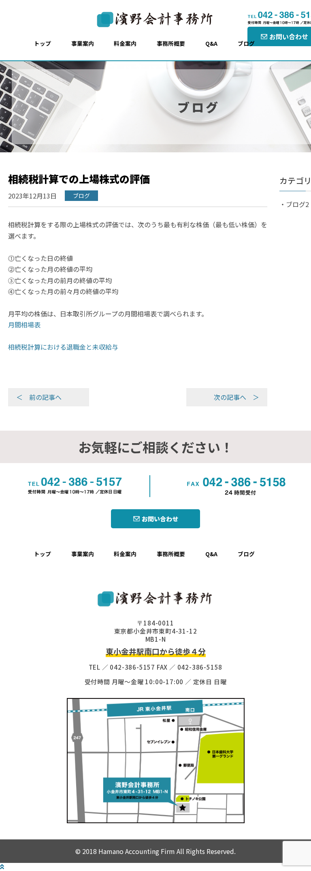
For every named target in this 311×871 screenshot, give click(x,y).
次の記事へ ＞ (236, 397)
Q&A (211, 43)
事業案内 (82, 43)
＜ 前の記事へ (39, 397)
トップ (42, 43)
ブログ (246, 43)
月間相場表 (24, 324)
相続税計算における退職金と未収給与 (63, 347)
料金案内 (125, 43)
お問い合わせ (160, 518)
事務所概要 (171, 43)
